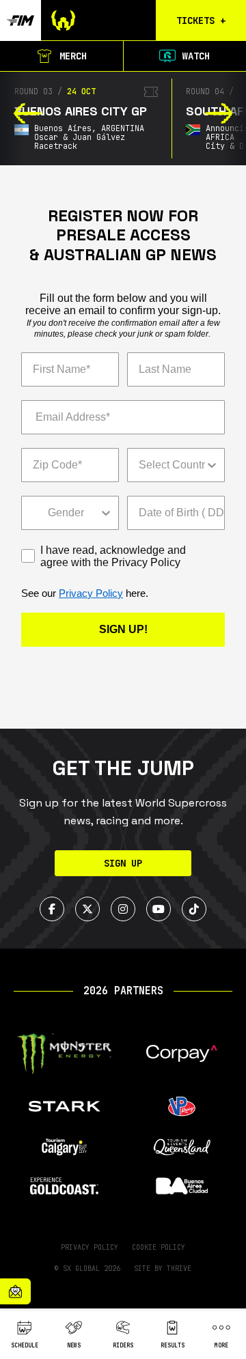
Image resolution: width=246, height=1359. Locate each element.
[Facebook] (52, 909)
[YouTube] (158, 909)
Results (172, 1345)
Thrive (179, 1268)
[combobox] (172, 465)
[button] (28, 113)
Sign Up (123, 863)
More (221, 1345)
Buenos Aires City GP (80, 111)
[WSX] (91, 20)
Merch (73, 56)
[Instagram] (123, 909)
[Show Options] (212, 465)
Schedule (24, 1345)
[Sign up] (15, 1291)
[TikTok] (194, 909)
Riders (123, 1345)
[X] (87, 909)
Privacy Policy (91, 593)
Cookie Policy (158, 1247)
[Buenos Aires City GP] (151, 92)
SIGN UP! (123, 629)
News (74, 1345)
